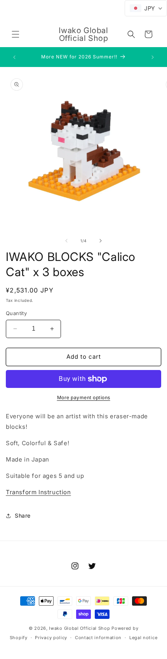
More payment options (83, 397)
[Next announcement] (152, 57)
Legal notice (143, 637)
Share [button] (23, 515)
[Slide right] (100, 240)
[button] (15, 34)
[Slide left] (66, 240)
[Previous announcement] (14, 57)
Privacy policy (51, 637)
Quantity (16, 313)
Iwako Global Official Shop (79, 628)
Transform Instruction (38, 492)
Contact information (98, 637)
